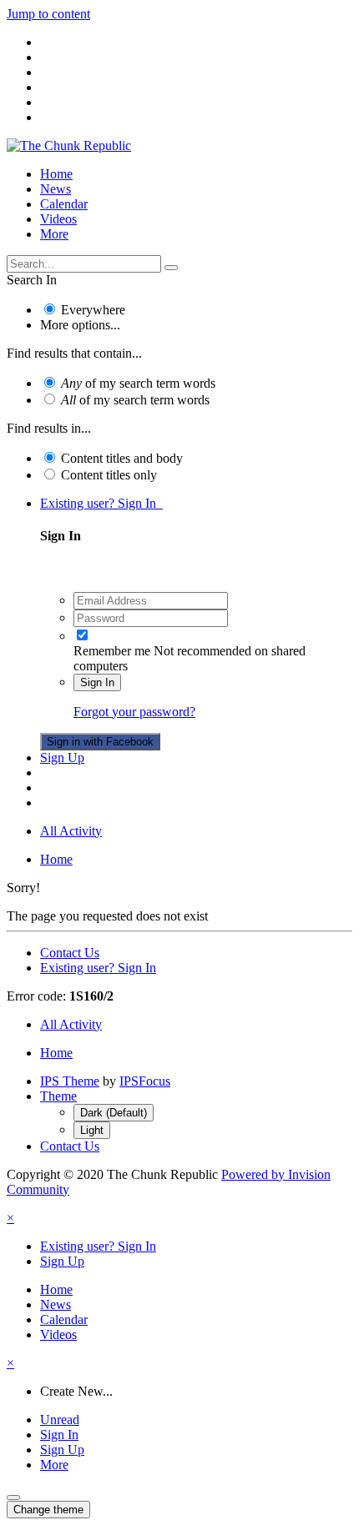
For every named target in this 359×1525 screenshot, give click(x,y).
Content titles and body (122, 458)
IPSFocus (144, 1081)
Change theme (48, 1509)
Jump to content (48, 14)
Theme (58, 1096)
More (54, 234)
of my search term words (138, 383)
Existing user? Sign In (101, 503)
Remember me (111, 651)
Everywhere (93, 310)
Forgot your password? (134, 712)
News (55, 189)
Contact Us (69, 953)
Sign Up (62, 757)
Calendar (64, 204)
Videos (58, 219)
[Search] (171, 267)
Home (56, 174)
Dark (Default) (113, 1112)
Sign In (97, 682)
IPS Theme (69, 1081)
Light (92, 1130)
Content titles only (109, 475)
